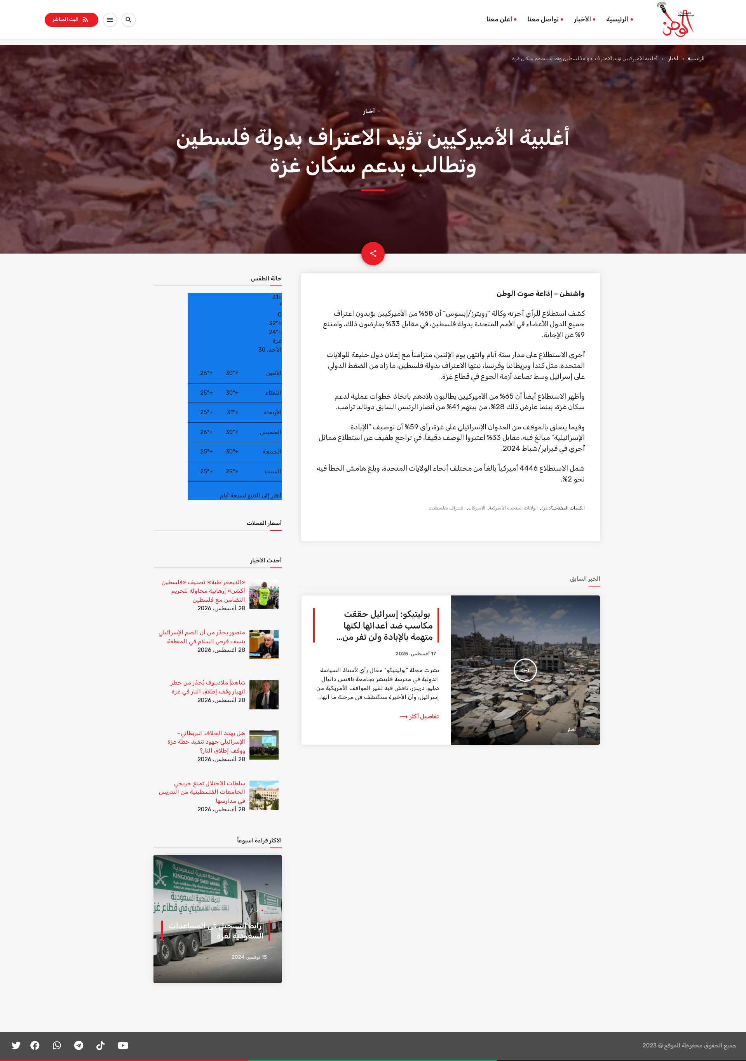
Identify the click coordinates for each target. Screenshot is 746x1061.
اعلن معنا (499, 19)
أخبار (673, 58)
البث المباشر (70, 19)
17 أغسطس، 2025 (416, 654)
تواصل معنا (543, 19)
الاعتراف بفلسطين (447, 508)
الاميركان (476, 508)
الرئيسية (617, 19)
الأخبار (582, 19)
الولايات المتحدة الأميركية (513, 508)
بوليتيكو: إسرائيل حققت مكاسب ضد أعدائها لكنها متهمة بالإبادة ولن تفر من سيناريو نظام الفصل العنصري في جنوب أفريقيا (380, 637)
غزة (544, 508)
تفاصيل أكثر (419, 716)
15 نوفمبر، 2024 (249, 957)
